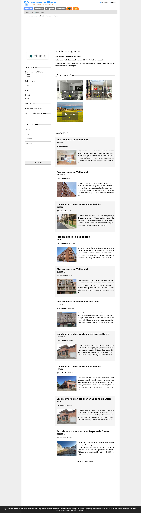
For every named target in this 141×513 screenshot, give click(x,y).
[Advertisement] (70, 32)
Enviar (38, 163)
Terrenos (61, 9)
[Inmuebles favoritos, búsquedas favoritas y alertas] (76, 8)
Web (37, 12)
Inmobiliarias (33, 16)
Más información (79, 510)
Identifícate (104, 2)
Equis (42, 12)
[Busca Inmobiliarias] (27, 5)
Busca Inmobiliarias (44, 2)
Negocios (50, 9)
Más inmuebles (86, 461)
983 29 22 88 (29, 12)
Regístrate (114, 2)
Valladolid (41, 16)
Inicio (25, 16)
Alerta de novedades (34, 108)
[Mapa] (69, 8)
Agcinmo (28, 9)
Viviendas (39, 9)
